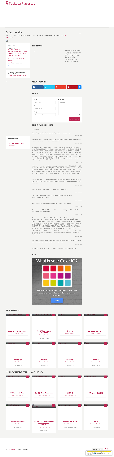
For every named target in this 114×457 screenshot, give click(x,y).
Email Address (38, 106)
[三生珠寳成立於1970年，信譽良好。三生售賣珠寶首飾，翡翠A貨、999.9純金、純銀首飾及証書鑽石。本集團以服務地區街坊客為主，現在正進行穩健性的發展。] (44, 315)
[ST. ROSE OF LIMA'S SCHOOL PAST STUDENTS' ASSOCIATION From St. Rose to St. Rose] (44, 406)
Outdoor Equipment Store (16, 143)
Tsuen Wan (67, 423)
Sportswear (12, 145)
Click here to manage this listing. (17, 75)
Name (35, 99)
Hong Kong (9, 37)
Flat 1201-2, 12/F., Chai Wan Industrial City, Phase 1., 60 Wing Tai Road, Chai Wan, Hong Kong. (17, 51)
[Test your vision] (57, 281)
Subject (36, 112)
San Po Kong (15, 395)
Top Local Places (12, 449)
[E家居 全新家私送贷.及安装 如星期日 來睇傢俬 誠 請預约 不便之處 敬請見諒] (96, 405)
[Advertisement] (87, 13)
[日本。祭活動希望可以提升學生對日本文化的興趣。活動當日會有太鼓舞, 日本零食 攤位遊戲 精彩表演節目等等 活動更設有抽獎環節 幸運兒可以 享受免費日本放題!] (70, 315)
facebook (10, 60)
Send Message (74, 119)
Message (61, 99)
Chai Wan (63, 35)
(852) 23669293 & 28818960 (16, 58)
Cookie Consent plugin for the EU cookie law (98, 453)
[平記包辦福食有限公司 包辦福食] (18, 405)
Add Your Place (97, 449)
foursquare (11, 62)
